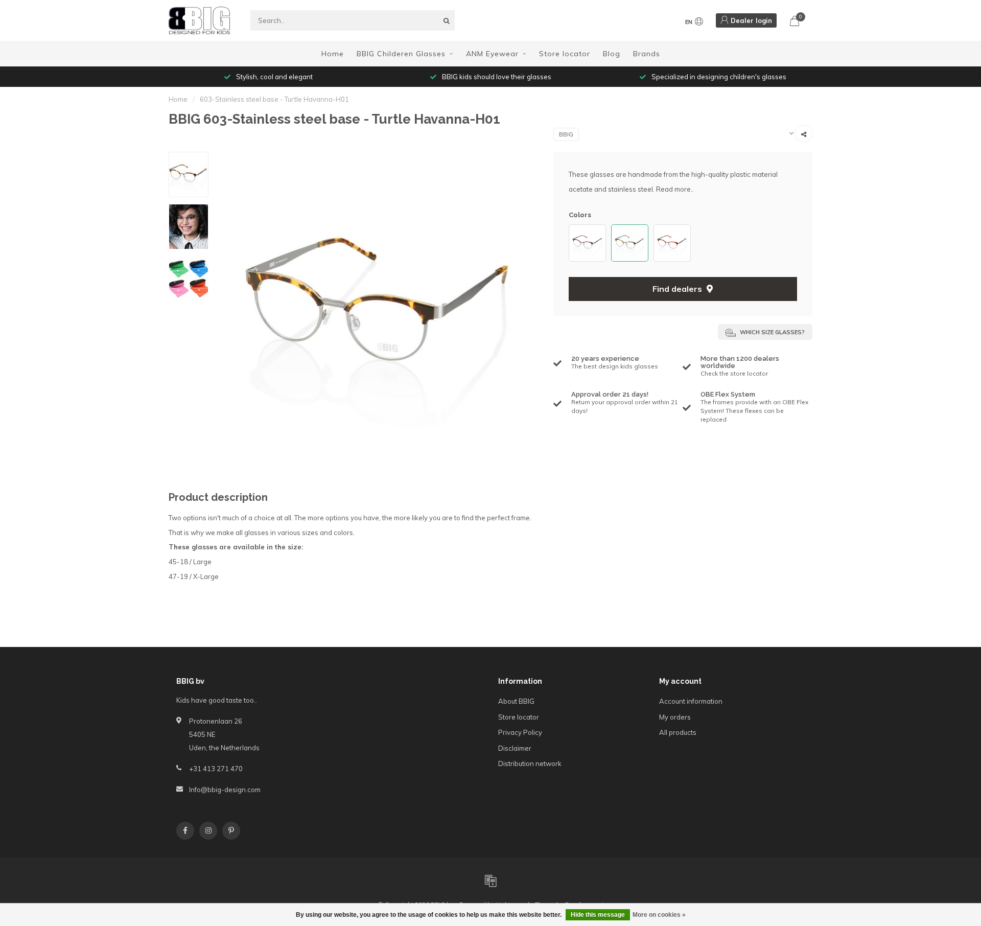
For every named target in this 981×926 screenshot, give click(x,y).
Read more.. (675, 189)
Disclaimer (514, 748)
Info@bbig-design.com (225, 789)
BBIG (566, 134)
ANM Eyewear (492, 53)
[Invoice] (490, 880)
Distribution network (530, 763)
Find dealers (678, 289)
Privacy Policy (520, 732)
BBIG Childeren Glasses (401, 53)
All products (677, 732)
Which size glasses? (771, 332)
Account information (690, 701)
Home (332, 53)
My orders (675, 717)
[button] (574, 243)
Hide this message (598, 914)
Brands (646, 53)
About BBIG (516, 701)
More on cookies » (659, 914)
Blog (611, 53)
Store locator (564, 53)
